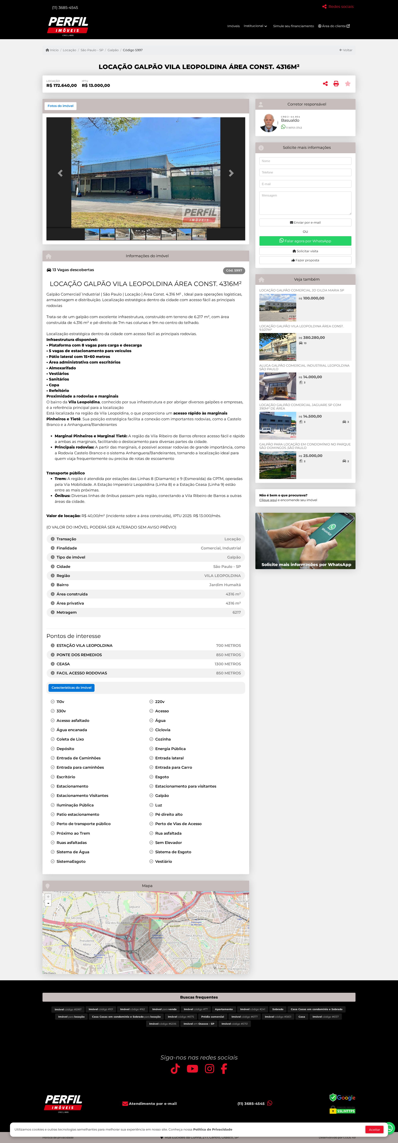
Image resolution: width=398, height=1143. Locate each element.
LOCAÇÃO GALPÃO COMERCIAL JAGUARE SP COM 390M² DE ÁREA (300, 406)
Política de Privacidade (212, 1129)
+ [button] (48, 896)
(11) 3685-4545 (65, 7)
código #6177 (245, 1016)
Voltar (347, 50)
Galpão (113, 50)
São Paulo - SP (92, 50)
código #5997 (68, 1009)
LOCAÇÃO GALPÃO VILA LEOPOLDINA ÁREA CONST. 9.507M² (301, 328)
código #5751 (235, 1023)
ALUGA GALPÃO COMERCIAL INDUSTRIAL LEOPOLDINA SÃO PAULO (304, 367)
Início (54, 50)
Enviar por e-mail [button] (307, 222)
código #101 (101, 1009)
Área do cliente (334, 26)
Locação (69, 50)
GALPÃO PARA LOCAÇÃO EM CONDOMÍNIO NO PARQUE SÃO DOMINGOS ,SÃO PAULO (305, 446)
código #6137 (326, 1016)
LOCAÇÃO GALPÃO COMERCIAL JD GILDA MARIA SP (301, 290)
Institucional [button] (253, 26)
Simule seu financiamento (293, 26)
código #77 (196, 1009)
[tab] (60, 106)
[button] (61, 173)
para (164, 1009)
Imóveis (233, 26)
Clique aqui (268, 500)
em (199, 1023)
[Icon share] (175, 1069)
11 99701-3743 (293, 127)
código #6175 (181, 1016)
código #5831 (278, 1016)
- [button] (48, 903)
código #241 (252, 1009)
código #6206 (162, 1023)
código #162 (132, 1009)
